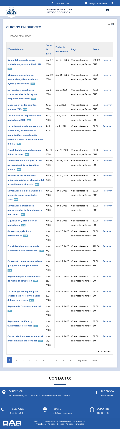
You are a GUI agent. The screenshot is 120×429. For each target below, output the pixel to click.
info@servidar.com (98, 3)
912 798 (62, 3)
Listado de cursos (20, 36)
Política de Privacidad (75, 424)
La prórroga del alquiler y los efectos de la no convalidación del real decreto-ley (24, 295)
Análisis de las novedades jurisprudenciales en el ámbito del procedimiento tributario (26, 180)
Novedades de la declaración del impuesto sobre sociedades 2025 (25, 195)
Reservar (107, 60)
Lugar (74, 49)
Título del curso (16, 49)
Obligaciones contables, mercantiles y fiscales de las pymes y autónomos (23, 79)
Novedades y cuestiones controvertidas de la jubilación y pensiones (25, 210)
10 (71, 360)
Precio (96, 49)
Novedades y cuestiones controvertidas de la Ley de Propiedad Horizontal (22, 94)
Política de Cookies (56, 424)
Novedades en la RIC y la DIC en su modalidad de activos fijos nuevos (25, 165)
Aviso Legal (41, 424)
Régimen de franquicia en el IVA (24, 306)
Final (94, 360)
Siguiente (82, 360)
